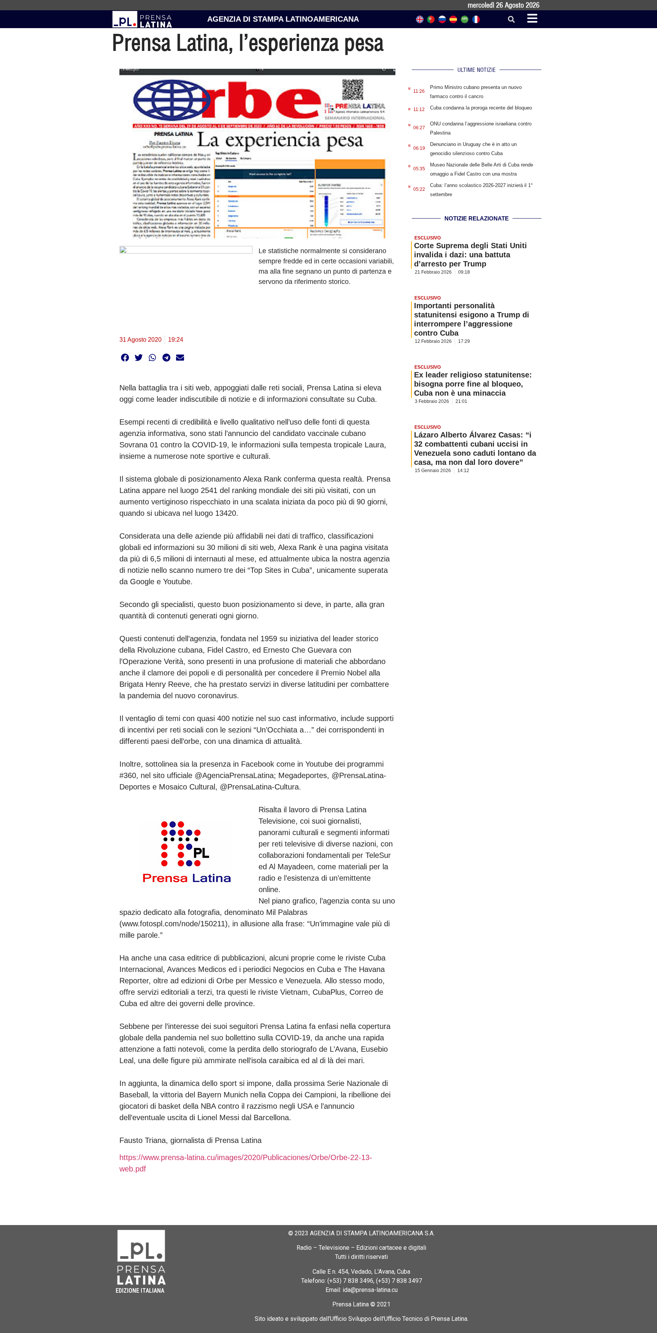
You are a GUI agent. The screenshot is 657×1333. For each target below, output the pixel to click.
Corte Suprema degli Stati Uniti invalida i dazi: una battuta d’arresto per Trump (470, 254)
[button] (511, 19)
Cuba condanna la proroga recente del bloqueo (481, 108)
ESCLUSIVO (427, 238)
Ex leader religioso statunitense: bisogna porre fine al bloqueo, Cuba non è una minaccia (473, 384)
